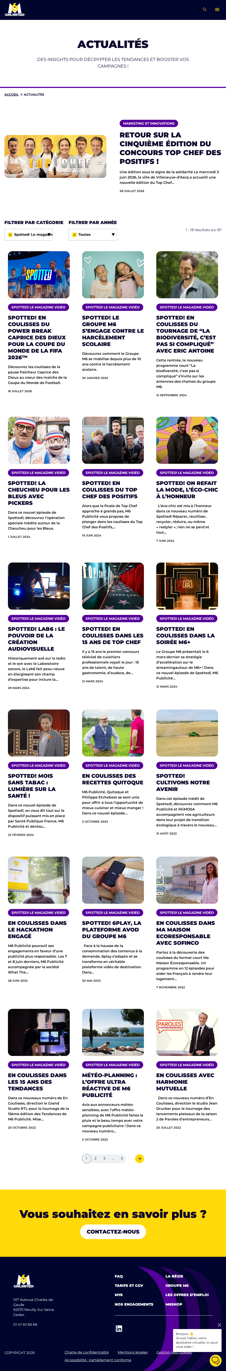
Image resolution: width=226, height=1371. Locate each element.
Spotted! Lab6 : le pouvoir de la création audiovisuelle (36, 639)
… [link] (113, 1158)
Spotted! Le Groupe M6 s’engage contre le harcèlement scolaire (113, 330)
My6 (119, 1295)
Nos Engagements (134, 1304)
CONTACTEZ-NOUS (113, 1231)
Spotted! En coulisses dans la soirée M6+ (185, 635)
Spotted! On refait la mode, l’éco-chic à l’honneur (187, 490)
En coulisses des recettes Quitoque (112, 779)
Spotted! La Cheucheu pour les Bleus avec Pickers (39, 493)
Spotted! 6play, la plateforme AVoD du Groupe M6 (111, 929)
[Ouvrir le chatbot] (216, 1361)
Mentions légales (133, 1352)
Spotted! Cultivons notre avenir (183, 782)
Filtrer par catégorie (33, 222)
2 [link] (95, 1158)
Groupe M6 (177, 1286)
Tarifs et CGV (129, 1286)
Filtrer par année (93, 222)
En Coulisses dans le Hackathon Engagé (37, 929)
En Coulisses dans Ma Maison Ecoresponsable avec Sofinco (185, 933)
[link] (139, 1158)
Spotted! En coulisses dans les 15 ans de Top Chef (112, 635)
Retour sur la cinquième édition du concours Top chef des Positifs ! (170, 148)
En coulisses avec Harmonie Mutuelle (185, 1082)
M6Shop (174, 1304)
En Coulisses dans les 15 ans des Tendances (37, 1082)
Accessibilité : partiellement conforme (98, 1360)
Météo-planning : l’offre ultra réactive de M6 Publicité (109, 1085)
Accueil (11, 94)
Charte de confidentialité (87, 1352)
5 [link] (122, 1158)
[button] (28, 235)
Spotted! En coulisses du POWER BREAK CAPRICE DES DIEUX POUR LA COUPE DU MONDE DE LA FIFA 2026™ (37, 337)
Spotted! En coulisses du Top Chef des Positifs (109, 490)
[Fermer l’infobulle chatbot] (219, 1325)
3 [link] (104, 1158)
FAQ (119, 1276)
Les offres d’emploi (187, 1295)
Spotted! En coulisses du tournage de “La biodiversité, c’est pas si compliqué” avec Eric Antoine (186, 334)
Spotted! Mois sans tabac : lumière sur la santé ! (32, 786)
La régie (174, 1276)
